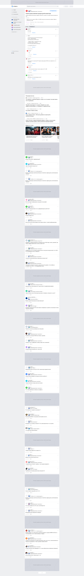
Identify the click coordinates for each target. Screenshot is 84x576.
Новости (32, 207)
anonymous (28, 113)
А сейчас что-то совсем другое (36, 171)
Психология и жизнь (34, 299)
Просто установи (33, 408)
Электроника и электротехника (36, 284)
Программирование (34, 327)
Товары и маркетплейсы (34, 428)
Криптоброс (32, 367)
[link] (33, 134)
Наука (31, 157)
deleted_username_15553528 (31, 118)
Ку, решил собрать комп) (32, 110)
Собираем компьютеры (34, 103)
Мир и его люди (33, 306)
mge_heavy (28, 103)
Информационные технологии (36, 11)
